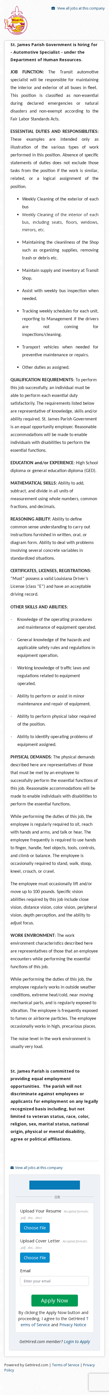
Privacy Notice (72, 1324)
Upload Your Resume (54, 1214)
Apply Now (54, 1300)
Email (25, 1270)
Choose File (35, 1227)
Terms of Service (65, 1365)
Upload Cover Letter (54, 1244)
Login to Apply (77, 1341)
